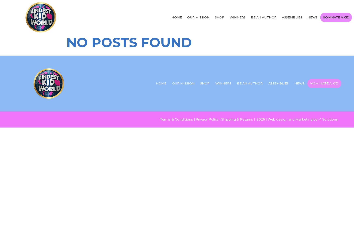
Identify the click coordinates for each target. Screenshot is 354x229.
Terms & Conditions (176, 119)
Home (176, 17)
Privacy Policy (207, 119)
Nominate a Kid (336, 17)
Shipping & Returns (237, 119)
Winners (238, 17)
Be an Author (264, 17)
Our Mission (198, 17)
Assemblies (292, 17)
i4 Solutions (328, 119)
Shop (219, 17)
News (312, 17)
